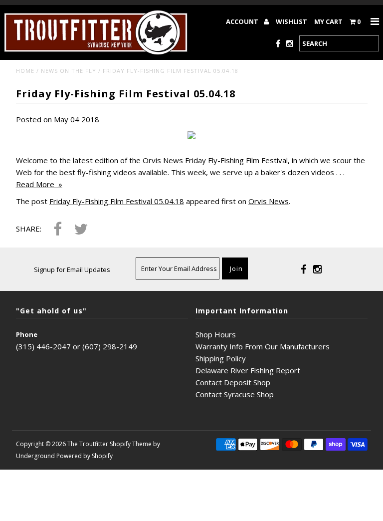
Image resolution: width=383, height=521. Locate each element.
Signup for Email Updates (72, 269)
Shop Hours (215, 334)
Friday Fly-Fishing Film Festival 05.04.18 (116, 201)
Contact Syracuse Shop (234, 394)
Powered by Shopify (84, 456)
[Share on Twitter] (81, 230)
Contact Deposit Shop (232, 382)
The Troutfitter (87, 444)
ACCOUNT (243, 21)
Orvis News (268, 201)
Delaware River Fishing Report (247, 370)
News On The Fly (68, 70)
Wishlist (291, 21)
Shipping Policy (220, 358)
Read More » (39, 184)
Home (25, 70)
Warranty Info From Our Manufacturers (262, 346)
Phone (26, 334)
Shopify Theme (131, 444)
